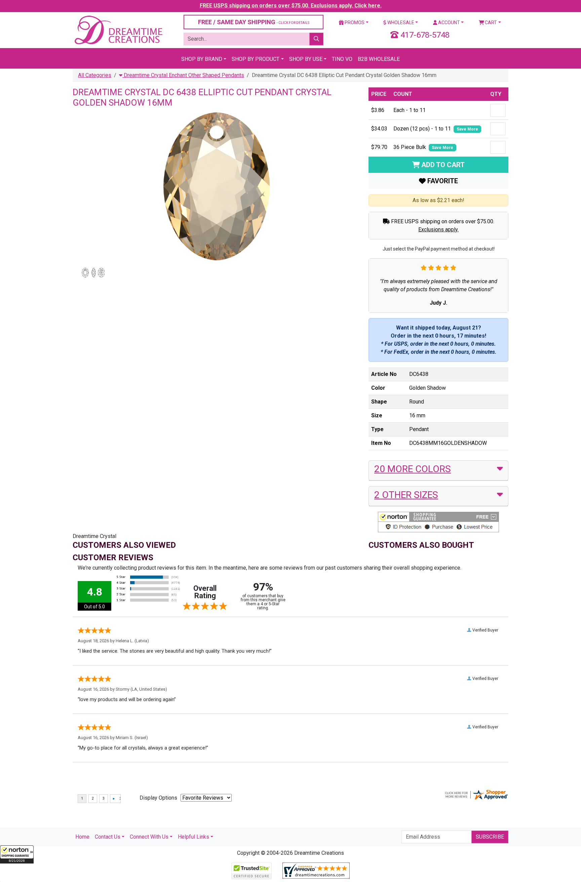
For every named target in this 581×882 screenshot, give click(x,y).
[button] (17, 854)
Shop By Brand (201, 59)
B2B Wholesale (379, 59)
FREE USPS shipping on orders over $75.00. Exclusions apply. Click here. (291, 5)
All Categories (94, 75)
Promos (354, 22)
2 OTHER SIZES (406, 494)
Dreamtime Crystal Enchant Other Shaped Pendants (183, 75)
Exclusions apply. (438, 229)
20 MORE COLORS (412, 468)
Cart (490, 22)
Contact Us (107, 837)
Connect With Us (149, 837)
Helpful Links (193, 837)
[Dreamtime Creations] (118, 30)
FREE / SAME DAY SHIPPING (253, 22)
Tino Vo (342, 59)
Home (82, 837)
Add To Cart (442, 165)
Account (448, 22)
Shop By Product (255, 59)
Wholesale (400, 22)
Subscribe (490, 837)
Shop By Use (305, 59)
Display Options (158, 798)
